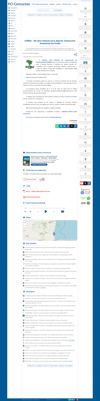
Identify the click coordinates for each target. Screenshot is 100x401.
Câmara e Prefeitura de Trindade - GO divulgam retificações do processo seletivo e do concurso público (50, 326)
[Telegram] (71, 399)
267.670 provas (66, 4)
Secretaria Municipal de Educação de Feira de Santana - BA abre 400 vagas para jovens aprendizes (50, 248)
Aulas (12, 54)
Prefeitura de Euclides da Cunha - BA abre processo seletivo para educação (47, 252)
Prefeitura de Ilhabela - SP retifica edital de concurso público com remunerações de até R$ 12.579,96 (50, 306)
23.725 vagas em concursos (40, 4)
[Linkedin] (72, 399)
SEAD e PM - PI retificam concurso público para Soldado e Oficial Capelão (48, 361)
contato (75, 4)
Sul (11, 23)
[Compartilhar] (75, 126)
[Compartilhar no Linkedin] (64, 126)
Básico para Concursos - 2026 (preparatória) (44, 156)
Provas (12, 51)
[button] (25, 222)
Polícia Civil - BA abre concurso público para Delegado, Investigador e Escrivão (47, 283)
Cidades (12, 43)
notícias (58, 4)
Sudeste (12, 20)
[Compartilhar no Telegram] (61, 126)
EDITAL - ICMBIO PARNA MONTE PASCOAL (38, 191)
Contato (12, 61)
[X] (76, 399)
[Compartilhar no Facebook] (68, 126)
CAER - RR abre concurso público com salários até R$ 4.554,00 (43, 343)
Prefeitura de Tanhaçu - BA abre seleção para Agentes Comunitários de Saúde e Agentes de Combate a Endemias (50, 265)
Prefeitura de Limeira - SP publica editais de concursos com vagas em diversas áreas (49, 310)
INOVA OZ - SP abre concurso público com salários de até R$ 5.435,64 (45, 298)
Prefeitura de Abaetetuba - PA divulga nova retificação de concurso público (49, 340)
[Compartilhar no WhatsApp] (57, 126)
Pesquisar (59, 10)
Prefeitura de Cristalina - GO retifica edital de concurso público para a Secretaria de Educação (49, 331)
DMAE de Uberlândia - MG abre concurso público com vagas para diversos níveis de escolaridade (49, 316)
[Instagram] (77, 399)
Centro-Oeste (14, 31)
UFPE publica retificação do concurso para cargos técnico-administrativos (46, 358)
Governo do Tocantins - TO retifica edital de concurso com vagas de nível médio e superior (48, 346)
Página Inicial (14, 7)
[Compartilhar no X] (72, 126)
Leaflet (61, 240)
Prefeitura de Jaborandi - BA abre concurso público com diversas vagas (45, 276)
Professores (13, 38)
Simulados (13, 49)
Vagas (12, 46)
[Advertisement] (38, 27)
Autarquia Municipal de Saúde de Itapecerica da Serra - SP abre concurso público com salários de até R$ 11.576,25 (50, 302)
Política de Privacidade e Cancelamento (30, 399)
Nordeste (13, 28)
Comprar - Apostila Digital (39, 164)
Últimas (12, 33)
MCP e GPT (13, 36)
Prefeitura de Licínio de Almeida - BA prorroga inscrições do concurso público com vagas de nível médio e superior (51, 286)
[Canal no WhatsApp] (69, 399)
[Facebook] (74, 399)
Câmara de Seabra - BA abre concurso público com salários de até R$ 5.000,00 (47, 268)
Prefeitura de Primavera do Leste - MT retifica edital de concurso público (46, 337)
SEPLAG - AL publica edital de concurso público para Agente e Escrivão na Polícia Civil (50, 350)
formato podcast (55, 117)
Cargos (12, 41)
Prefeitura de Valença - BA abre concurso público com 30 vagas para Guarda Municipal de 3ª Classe (50, 260)
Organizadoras (14, 56)
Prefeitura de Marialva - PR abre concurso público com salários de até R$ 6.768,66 (48, 323)
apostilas (52, 4)
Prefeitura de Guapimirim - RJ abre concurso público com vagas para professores (85, 51)
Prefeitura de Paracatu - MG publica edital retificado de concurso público (46, 320)
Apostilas (13, 10)
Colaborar (13, 59)
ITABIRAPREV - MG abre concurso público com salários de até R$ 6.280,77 (46, 313)
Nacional (13, 18)
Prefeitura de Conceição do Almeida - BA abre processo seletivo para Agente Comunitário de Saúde (51, 272)
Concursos (13, 15)
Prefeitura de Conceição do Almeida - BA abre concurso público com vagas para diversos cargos (50, 279)
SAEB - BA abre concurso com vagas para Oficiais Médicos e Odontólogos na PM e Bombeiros (48, 255)
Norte (12, 25)
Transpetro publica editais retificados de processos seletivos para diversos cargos (48, 296)
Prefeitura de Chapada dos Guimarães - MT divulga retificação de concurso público (49, 335)
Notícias (12, 13)
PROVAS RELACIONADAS (33, 197)
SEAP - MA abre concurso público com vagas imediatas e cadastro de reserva (47, 356)
